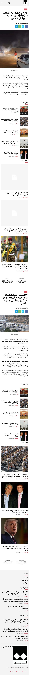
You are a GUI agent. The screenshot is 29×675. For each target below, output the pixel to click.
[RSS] (19, 671)
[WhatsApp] (19, 26)
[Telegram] (16, 26)
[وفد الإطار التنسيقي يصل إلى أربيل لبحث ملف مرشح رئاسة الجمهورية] (24, 132)
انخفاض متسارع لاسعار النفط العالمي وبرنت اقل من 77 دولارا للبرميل (21, 281)
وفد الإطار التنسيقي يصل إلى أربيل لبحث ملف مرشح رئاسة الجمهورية (10, 131)
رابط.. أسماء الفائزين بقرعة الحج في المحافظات (18, 608)
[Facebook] (26, 26)
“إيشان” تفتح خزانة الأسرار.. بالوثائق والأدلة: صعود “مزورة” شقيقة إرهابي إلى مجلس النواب (10, 110)
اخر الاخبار (16, 123)
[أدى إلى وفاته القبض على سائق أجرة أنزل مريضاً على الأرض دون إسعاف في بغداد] (14, 213)
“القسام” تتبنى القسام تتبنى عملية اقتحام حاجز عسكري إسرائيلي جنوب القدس (7, 281)
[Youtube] (10, 671)
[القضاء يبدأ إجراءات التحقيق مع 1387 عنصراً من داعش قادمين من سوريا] (24, 143)
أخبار (17, 112)
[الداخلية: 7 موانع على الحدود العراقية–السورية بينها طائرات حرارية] (14, 177)
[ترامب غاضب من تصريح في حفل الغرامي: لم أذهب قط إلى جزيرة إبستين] (24, 154)
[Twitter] (23, 26)
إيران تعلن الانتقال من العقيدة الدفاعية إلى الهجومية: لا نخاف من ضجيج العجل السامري (9, 121)
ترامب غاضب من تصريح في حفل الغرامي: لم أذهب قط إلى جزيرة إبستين (11, 153)
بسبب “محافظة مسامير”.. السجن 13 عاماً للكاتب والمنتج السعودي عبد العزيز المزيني (15, 600)
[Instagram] (22, 671)
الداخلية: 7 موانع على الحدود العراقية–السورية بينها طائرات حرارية (16, 194)
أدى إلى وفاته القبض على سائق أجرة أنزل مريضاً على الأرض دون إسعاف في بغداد (16, 230)
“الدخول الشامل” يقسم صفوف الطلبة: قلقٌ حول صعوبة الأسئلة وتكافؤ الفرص (15, 593)
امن (25, 9)
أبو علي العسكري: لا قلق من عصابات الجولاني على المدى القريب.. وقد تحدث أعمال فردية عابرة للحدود (15, 267)
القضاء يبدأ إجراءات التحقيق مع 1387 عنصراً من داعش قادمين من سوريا (10, 142)
